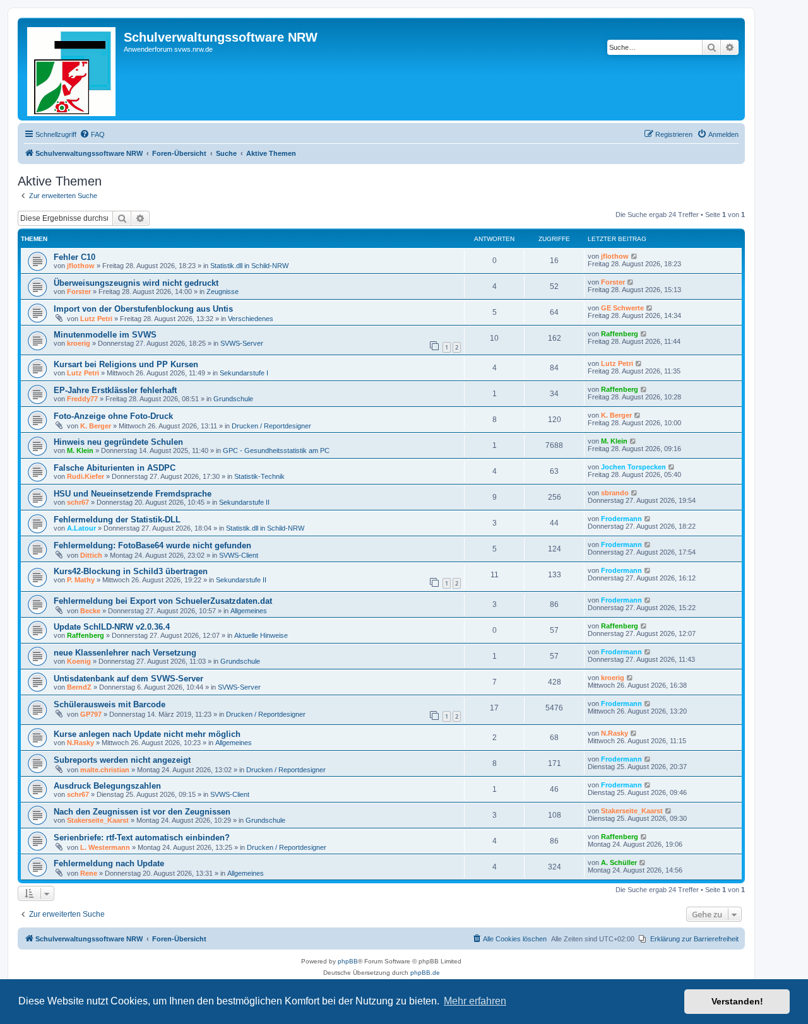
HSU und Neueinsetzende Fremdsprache (132, 493)
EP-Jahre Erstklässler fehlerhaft (115, 390)
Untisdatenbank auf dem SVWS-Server (128, 678)
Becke (90, 611)
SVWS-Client (238, 555)
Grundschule (233, 399)
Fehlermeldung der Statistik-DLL (117, 519)
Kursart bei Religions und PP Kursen (126, 364)
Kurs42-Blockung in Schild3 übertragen (131, 571)
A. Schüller (619, 862)
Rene (88, 873)
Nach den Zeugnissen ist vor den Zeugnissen (142, 811)
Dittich (91, 555)
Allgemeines (248, 611)
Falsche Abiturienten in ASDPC (114, 468)
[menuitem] (92, 134)
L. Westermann (105, 847)
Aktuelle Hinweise (261, 635)
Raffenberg (619, 334)
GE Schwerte (622, 308)
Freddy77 (82, 399)
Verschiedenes (250, 318)
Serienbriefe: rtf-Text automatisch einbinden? (142, 837)
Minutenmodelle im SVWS (105, 334)
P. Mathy (81, 580)
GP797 (91, 714)
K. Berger (95, 426)
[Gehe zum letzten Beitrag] (635, 256)
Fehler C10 (74, 257)
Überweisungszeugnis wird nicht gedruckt (136, 283)
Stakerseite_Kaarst (98, 820)
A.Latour (81, 528)
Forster (79, 291)
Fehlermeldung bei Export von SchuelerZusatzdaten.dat (163, 601)
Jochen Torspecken (633, 467)
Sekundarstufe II (244, 502)
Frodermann (621, 518)
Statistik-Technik (259, 476)
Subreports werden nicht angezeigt (122, 760)
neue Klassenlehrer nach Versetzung (125, 652)
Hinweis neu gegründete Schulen (118, 442)
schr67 (78, 502)
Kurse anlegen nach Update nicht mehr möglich (147, 734)
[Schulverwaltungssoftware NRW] (72, 69)
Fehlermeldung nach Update (109, 863)
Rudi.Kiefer (85, 476)
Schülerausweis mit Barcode (109, 704)
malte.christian (104, 770)
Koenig (79, 661)
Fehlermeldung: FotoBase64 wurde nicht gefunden (152, 545)
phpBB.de (425, 972)
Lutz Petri (96, 318)
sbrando (615, 493)
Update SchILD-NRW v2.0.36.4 (112, 627)
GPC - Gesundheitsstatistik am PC (276, 450)
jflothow (81, 265)
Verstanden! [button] (737, 1001)
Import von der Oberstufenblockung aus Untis (143, 309)
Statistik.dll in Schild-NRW (249, 265)
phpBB (348, 961)
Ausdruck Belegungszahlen (107, 786)
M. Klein (80, 450)
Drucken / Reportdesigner (271, 426)
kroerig (78, 343)
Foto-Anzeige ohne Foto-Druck (113, 416)
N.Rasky (80, 742)
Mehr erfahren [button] (475, 1001)
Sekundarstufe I (244, 373)
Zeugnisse (222, 291)
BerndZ (79, 687)
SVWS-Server (241, 343)
